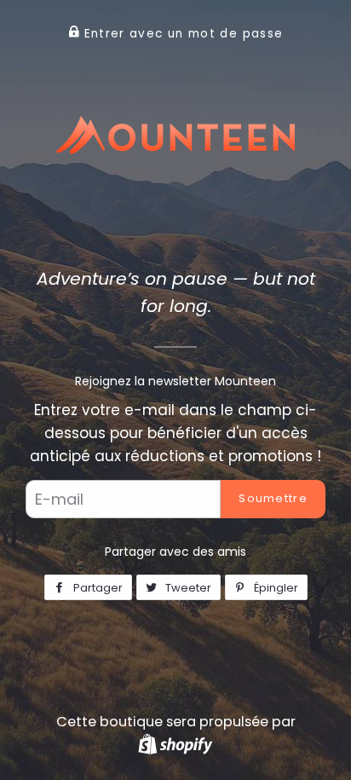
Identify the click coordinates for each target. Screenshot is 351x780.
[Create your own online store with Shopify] (175, 744)
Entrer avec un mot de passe (181, 34)
